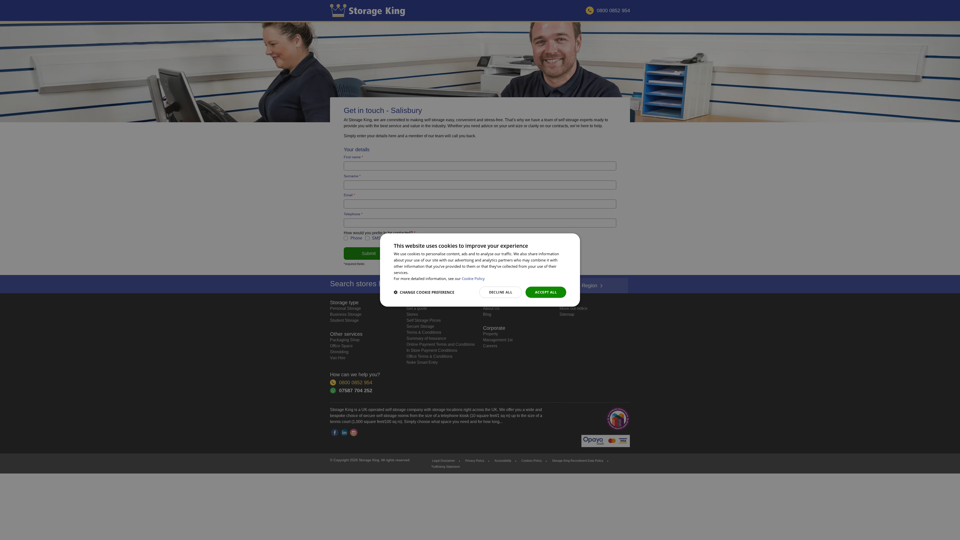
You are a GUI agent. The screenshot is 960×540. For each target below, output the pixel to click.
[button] (424, 292)
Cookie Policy (473, 278)
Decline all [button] (500, 292)
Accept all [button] (546, 292)
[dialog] (480, 270)
